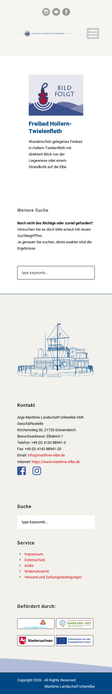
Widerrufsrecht (36, 571)
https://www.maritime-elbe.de (56, 462)
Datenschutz (34, 560)
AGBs (29, 565)
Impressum (33, 554)
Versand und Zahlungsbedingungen (53, 577)
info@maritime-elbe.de (46, 455)
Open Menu (93, 33)
